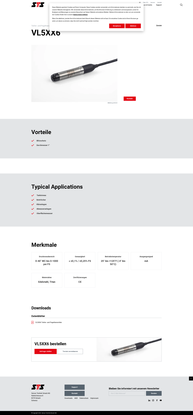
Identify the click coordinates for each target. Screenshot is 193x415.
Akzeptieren (117, 26)
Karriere (153, 2)
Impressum (94, 398)
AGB (76, 398)
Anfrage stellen (46, 351)
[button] (191, 378)
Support (159, 5)
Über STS (145, 2)
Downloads (68, 398)
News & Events (146, 5)
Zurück (159, 26)
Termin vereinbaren (70, 351)
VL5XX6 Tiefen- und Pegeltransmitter (48, 322)
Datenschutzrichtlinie (80, 14)
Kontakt (159, 2)
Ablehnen (133, 26)
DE (140, 2)
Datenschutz (84, 398)
